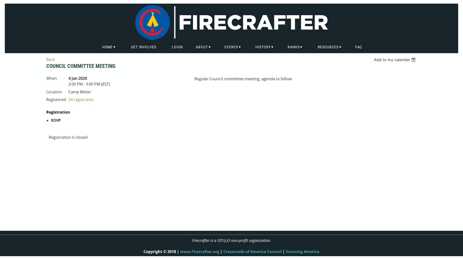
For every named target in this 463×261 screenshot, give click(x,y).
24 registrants (81, 99)
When (51, 78)
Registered (56, 99)
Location (54, 91)
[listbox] (395, 60)
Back (50, 59)
